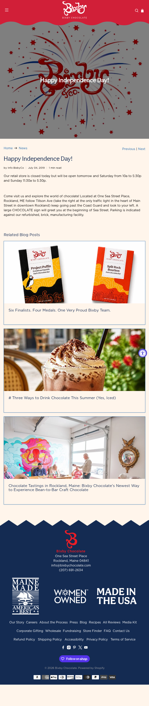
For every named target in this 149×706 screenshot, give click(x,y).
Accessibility (74, 639)
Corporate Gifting (29, 631)
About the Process (53, 622)
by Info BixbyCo (14, 167)
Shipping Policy (50, 639)
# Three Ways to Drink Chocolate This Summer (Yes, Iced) (62, 397)
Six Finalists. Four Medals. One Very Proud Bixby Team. (60, 310)
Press (74, 622)
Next (141, 148)
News (23, 148)
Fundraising (72, 631)
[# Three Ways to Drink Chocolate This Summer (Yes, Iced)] (74, 360)
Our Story (16, 622)
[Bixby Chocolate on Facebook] (63, 648)
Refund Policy (24, 639)
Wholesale (53, 631)
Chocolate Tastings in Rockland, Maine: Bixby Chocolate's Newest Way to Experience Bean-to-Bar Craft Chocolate (74, 487)
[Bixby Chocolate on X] (80, 648)
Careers (31, 622)
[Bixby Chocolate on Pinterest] (74, 648)
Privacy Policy (97, 639)
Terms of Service (123, 639)
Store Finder (92, 631)
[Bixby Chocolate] (74, 9)
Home (8, 148)
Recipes (95, 622)
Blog (83, 622)
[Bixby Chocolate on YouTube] (86, 648)
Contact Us (121, 631)
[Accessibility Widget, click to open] (142, 353)
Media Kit (129, 622)
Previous (128, 148)
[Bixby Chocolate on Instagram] (69, 648)
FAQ (107, 631)
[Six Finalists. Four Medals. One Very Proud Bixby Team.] (74, 272)
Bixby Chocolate (66, 668)
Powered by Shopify (91, 668)
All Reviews (111, 622)
